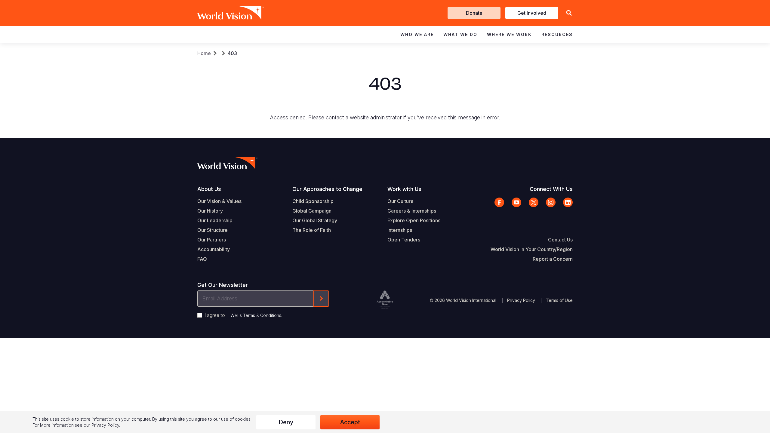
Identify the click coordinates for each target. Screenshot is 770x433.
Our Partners (211, 240)
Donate (474, 13)
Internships (399, 230)
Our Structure (212, 230)
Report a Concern (553, 259)
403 (232, 53)
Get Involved (531, 13)
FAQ (202, 259)
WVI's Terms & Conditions (255, 315)
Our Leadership (215, 220)
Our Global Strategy (314, 220)
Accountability (213, 249)
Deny (286, 422)
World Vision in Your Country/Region (532, 249)
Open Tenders (403, 240)
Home (204, 53)
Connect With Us (551, 189)
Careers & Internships (411, 211)
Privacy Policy (521, 300)
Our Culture (400, 201)
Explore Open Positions (413, 220)
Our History (210, 211)
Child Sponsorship (313, 201)
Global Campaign (311, 211)
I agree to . (243, 315)
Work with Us (404, 189)
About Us (209, 189)
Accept (350, 422)
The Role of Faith (311, 230)
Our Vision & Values (219, 201)
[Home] (222, 13)
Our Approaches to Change (327, 189)
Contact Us (560, 240)
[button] (569, 13)
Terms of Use (559, 300)
